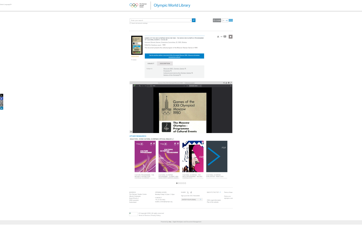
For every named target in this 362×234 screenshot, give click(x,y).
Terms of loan (228, 192)
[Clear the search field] (191, 20)
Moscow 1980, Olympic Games (173, 68)
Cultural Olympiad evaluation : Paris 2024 (214, 176)
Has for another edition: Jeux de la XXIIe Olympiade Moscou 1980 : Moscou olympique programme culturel (174, 56)
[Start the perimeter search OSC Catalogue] (194, 20)
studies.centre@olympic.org (163, 201)
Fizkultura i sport (156, 45)
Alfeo (170, 222)
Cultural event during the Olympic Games (177, 73)
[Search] (185, 68)
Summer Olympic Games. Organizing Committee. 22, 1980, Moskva (166, 42)
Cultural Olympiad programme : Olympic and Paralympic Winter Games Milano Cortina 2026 (168, 177)
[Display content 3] (181, 183)
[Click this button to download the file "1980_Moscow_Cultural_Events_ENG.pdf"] (226, 82)
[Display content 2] (179, 183)
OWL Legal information (214, 200)
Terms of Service (144, 215)
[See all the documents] (173, 139)
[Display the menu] (231, 19)
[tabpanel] (181, 108)
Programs (166, 71)
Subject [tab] (151, 63)
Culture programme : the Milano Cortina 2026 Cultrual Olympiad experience (144, 177)
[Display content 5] (185, 183)
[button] (137, 45)
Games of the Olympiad (171, 75)
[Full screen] (231, 82)
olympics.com (228, 198)
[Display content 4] (183, 183)
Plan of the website (213, 202)
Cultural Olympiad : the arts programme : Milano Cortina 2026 (192, 176)
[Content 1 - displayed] (177, 183)
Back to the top (213, 192)
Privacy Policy (156, 215)
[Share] (224, 82)
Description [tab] (165, 63)
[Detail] (229, 82)
